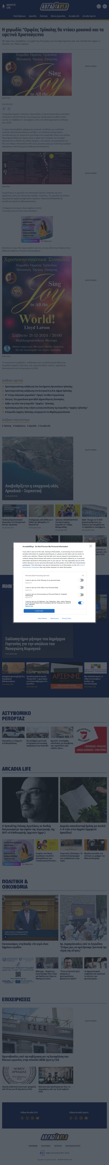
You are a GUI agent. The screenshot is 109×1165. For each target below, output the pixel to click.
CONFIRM (39, 611)
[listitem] (54, 575)
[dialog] (54, 582)
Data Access (54, 618)
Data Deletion (42, 618)
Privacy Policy (66, 618)
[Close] (91, 547)
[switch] (81, 580)
